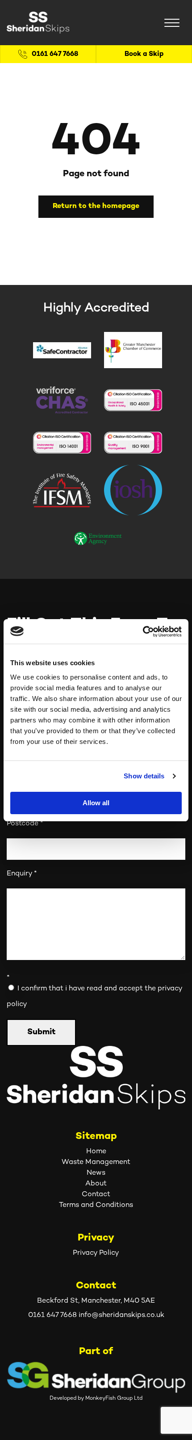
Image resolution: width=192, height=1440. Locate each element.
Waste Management (96, 1162)
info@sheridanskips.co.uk (121, 1315)
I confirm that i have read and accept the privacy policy (94, 996)
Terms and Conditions (96, 1205)
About (96, 1184)
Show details (144, 776)
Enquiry (22, 874)
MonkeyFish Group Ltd (113, 1399)
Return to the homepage (96, 206)
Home (96, 1151)
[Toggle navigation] (172, 23)
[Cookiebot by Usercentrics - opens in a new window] (143, 631)
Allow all (96, 803)
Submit (41, 1032)
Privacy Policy (96, 1253)
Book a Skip (144, 54)
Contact (96, 1194)
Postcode (25, 824)
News (96, 1173)
